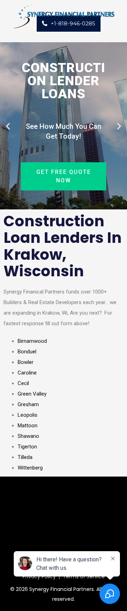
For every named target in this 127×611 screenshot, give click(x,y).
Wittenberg (30, 468)
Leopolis (27, 415)
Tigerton (27, 446)
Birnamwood (32, 341)
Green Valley (32, 394)
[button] (8, 125)
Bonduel (27, 351)
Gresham (28, 404)
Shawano (28, 436)
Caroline (27, 373)
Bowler (26, 362)
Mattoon (27, 425)
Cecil (23, 383)
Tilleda (25, 457)
